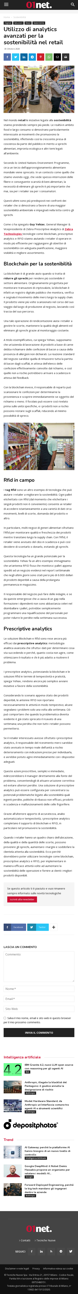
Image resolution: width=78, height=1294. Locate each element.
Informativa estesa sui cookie (58, 1268)
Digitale (8, 23)
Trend (8, 1139)
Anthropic (30, 1093)
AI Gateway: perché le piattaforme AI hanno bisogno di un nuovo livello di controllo (47, 1151)
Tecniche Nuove (46, 1240)
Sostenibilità (19, 17)
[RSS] (51, 1251)
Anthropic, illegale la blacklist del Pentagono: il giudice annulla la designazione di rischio (46, 1086)
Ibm (27, 1072)
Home (7, 17)
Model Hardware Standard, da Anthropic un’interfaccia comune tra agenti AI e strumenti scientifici (47, 1104)
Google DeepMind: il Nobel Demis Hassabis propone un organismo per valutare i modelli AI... (47, 1169)
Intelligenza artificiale (22, 1057)
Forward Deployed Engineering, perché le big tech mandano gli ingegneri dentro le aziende (49, 1188)
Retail (28, 23)
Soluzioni (18, 23)
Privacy (36, 1268)
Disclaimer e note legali (17, 1268)
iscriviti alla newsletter (22, 899)
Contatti (25, 1240)
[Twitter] (70, 1251)
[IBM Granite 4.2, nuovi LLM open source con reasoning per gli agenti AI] (13, 1069)
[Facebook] (31, 1251)
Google (29, 1177)
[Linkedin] (41, 1251)
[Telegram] (61, 1251)
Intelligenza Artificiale (36, 1158)
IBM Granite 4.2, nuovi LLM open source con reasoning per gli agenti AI (49, 1066)
